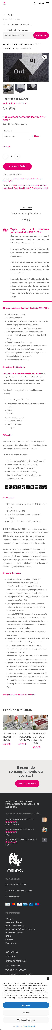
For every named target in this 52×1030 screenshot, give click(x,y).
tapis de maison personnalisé (34, 185)
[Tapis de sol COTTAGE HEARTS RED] (40, 722)
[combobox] (16, 136)
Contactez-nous (27, 784)
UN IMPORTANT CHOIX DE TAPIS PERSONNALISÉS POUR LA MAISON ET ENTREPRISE (22, 804)
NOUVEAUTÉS (11, 952)
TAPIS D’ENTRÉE (12, 966)
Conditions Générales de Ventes (20, 929)
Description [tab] (26, 207)
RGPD (8, 936)
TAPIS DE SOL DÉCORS (15, 970)
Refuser (26, 1013)
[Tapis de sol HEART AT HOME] (10, 722)
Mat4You (17, 185)
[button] (48, 978)
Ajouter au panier (17, 166)
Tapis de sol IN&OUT (22, 188)
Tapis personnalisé (40, 188)
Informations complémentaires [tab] (26, 213)
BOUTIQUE (10, 956)
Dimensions (7, 130)
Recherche (41, 35)
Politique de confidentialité (26, 1026)
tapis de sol (8, 188)
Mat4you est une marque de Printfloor (19, 694)
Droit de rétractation (14, 926)
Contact (9, 940)
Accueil (6, 44)
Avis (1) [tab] (26, 219)
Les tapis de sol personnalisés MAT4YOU (22, 373)
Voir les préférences (26, 1020)
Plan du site (10, 943)
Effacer (36, 136)
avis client (21, 103)
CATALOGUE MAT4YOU (22, 44)
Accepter (26, 1005)
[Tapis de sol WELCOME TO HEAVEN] (25, 722)
